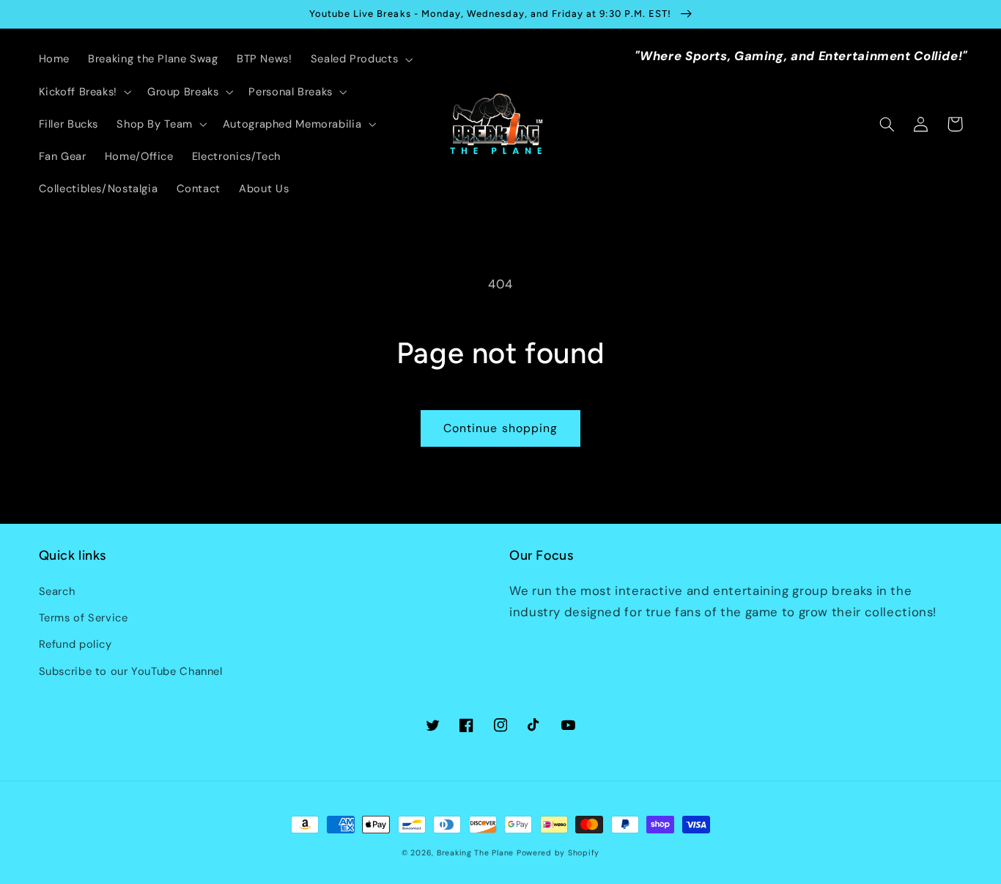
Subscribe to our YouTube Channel (131, 671)
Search (57, 591)
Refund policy (75, 644)
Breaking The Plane (475, 853)
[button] (359, 59)
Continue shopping (500, 428)
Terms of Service (83, 617)
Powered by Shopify (558, 853)
